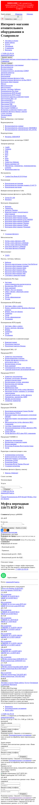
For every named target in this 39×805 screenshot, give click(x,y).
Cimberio (8, 149)
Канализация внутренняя (14, 183)
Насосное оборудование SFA (15, 270)
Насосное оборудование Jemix (15, 268)
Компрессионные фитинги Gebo (12, 78)
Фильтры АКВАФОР (12, 137)
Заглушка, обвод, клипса (13, 306)
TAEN (7, 255)
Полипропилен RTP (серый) (11, 95)
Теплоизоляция (6, 115)
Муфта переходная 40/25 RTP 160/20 (14, 668)
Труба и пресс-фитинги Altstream (16, 243)
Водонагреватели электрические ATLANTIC (21, 130)
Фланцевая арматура (12, 169)
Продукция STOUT (8, 102)
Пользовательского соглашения (20, 735)
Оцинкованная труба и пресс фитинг (18, 368)
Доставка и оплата (11, 41)
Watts (7, 160)
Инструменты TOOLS (13, 413)
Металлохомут (6, 87)
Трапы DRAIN (10, 431)
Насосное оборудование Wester (16, 271)
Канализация (5, 76)
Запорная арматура (7, 72)
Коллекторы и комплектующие (16, 442)
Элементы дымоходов (13, 400)
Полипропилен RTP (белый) (11, 93)
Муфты (7, 330)
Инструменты (6, 74)
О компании (9, 48)
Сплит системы (6, 113)
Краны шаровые (11, 386)
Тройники (8, 313)
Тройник (8, 293)
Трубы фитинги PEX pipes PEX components (20, 433)
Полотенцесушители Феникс (15, 346)
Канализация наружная (13, 187)
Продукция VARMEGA (9, 108)
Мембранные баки (11, 387)
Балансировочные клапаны (14, 358)
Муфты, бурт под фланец (14, 311)
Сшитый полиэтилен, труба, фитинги (18, 395)
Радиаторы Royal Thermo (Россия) (17, 464)
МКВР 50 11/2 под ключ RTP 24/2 (13, 606)
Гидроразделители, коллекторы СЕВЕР (15, 71)
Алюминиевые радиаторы (14, 455)
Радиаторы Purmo (11, 462)
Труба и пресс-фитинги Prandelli (16, 244)
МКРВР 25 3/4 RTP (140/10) (10, 629)
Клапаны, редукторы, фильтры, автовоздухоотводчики (16, 379)
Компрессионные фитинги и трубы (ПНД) (16, 80)
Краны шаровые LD (12, 164)
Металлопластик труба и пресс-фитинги (19, 389)
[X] (8, 530)
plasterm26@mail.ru (7, 55)
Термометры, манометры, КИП (16, 397)
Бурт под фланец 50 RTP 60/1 (11, 590)
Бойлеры (8, 206)
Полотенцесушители (12, 344)
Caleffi (7, 147)
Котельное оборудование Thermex (17, 223)
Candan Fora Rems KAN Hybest (16, 176)
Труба (7, 295)
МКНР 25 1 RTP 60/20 (8, 621)
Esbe (6, 151)
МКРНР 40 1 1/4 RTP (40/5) (10, 653)
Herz (6, 154)
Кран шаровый (10, 288)
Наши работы (10, 42)
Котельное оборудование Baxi (15, 216)
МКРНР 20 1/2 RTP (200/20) (10, 637)
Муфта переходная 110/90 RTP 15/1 (13, 661)
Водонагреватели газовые (14, 126)
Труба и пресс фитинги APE (15, 241)
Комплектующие (11, 342)
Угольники (9, 319)
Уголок (7, 299)
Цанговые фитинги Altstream (15, 246)
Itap (6, 156)
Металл (3, 84)
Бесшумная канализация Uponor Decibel (19, 411)
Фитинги (8, 199)
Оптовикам (9, 46)
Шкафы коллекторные (13, 399)
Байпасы (8, 262)
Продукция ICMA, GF (9, 98)
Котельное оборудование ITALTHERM (19, 219)
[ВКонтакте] (2, 530)
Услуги (7, 44)
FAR (6, 153)
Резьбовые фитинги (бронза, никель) (14, 111)
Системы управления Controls (15, 426)
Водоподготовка (7, 69)
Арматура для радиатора (13, 356)
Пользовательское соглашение (15, 708)
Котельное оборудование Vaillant (16, 225)
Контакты (8, 50)
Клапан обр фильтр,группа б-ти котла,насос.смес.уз (16, 361)
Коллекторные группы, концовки (17, 382)
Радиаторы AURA (11, 460)
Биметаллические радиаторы (15, 457)
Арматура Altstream (12, 162)
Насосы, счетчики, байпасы (10, 89)
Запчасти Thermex (11, 210)
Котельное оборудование (10, 82)
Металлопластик (7, 85)
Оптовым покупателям (9, 532)
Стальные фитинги (12, 234)
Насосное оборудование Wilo (15, 273)
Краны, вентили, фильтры (14, 328)
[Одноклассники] (5, 530)
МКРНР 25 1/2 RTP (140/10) (10, 645)
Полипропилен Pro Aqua (9, 91)
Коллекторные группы (13, 364)
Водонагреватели (7, 67)
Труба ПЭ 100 (10, 198)
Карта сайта (9, 710)
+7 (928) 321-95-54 (7, 53)
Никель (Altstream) (11, 473)
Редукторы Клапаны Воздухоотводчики (19, 446)
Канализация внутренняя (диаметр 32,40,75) (20, 185)
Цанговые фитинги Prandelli (15, 248)
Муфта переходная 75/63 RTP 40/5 (13, 676)
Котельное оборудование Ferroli (16, 218)
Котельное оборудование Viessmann (17, 227)
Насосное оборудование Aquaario (17, 266)
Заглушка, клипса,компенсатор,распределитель (18, 283)
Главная (3, 497)
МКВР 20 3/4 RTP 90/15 (9, 598)
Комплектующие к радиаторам (16, 458)
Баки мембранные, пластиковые (12, 65)
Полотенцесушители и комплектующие (15, 97)
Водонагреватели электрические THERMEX (21, 128)
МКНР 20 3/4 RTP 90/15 (9, 614)
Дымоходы (9, 208)
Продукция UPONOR (8, 106)
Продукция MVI (6, 100)
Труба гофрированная (12, 297)
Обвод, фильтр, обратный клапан (17, 291)
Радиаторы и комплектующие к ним (14, 110)
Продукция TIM (6, 104)
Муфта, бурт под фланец (13, 290)
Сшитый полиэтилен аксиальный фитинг (20, 369)
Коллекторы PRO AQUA (14, 286)
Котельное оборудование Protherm (17, 221)
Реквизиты (9, 706)
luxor (6, 158)
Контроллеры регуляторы (14, 384)
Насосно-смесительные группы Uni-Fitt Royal (21, 264)
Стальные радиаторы (12, 466)
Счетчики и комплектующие (15, 275)
